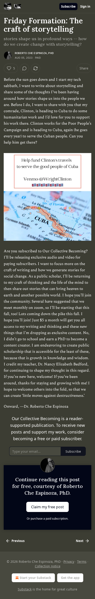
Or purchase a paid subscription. (47, 519)
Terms (81, 561)
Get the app (70, 577)
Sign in (85, 6)
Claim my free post (47, 506)
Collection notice (47, 566)
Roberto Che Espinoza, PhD (34, 53)
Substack (25, 589)
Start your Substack (35, 577)
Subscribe (68, 6)
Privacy (68, 561)
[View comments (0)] (24, 68)
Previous (18, 541)
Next (79, 541)
